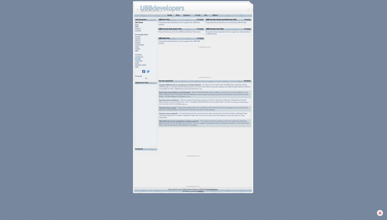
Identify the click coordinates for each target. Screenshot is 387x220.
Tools (137, 47)
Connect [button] (186, 15)
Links (137, 63)
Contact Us (139, 57)
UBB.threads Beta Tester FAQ (170, 29)
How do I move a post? (168, 108)
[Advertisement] (150, 115)
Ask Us (137, 41)
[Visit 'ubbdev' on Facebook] (144, 72)
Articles (137, 38)
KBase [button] (215, 15)
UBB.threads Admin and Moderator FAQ (221, 19)
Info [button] (206, 15)
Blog (136, 24)
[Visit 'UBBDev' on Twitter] (148, 72)
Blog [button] (177, 15)
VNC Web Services (212, 189)
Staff (136, 67)
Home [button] (169, 15)
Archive (138, 36)
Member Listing (140, 65)
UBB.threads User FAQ (215, 29)
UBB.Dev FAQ (164, 19)
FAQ (136, 26)
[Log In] (146, 78)
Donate (138, 59)
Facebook (138, 61)
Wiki (136, 51)
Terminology (139, 45)
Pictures (138, 30)
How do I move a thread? (168, 113)
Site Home (139, 22)
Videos (137, 49)
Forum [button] (197, 15)
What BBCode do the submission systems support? (179, 121)
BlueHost (200, 191)
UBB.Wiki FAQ (164, 38)
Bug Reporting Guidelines (169, 100)
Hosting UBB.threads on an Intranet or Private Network (180, 85)
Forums (138, 28)
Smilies (137, 43)
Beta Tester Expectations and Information (175, 92)
